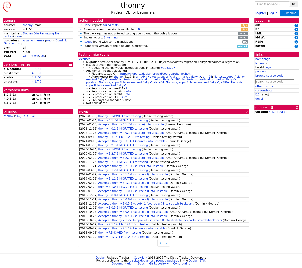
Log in (273, 13)
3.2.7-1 (37, 69)
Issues (88, 41)
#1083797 (168, 67)
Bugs (141, 263)
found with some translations (165, 41)
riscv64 (159, 82)
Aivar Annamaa (33, 40)
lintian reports (165, 37)
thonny (28, 25)
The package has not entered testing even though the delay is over (165, 33)
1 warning (111, 37)
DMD (18, 36)
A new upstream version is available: (165, 29)
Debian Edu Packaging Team (42, 33)
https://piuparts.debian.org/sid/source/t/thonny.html (155, 73)
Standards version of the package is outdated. (165, 46)
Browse (34, 56)
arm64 (207, 76)
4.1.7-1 (37, 77)
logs (268, 67)
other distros (264, 86)
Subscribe (289, 13)
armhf (113, 79)
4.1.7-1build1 (278, 111)
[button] (81, 25)
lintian (259, 63)
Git (25, 56)
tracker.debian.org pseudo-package (154, 260)
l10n (258, 94)
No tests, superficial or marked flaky (173, 76)
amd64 (141, 76)
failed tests (110, 25)
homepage (262, 59)
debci (259, 98)
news (83, 112)
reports (165, 25)
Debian (101, 257)
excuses (84, 59)
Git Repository (159, 263)
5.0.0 (138, 29)
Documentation (122, 263)
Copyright (140, 257)
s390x (225, 82)
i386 (178, 79)
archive (9, 36)
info (128, 88)
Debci (87, 25)
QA (43, 56)
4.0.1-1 (37, 73)
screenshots (263, 90)
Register (260, 13)
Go (294, 4)
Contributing (181, 263)
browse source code (269, 75)
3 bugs (19, 116)
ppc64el (91, 82)
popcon (260, 71)
